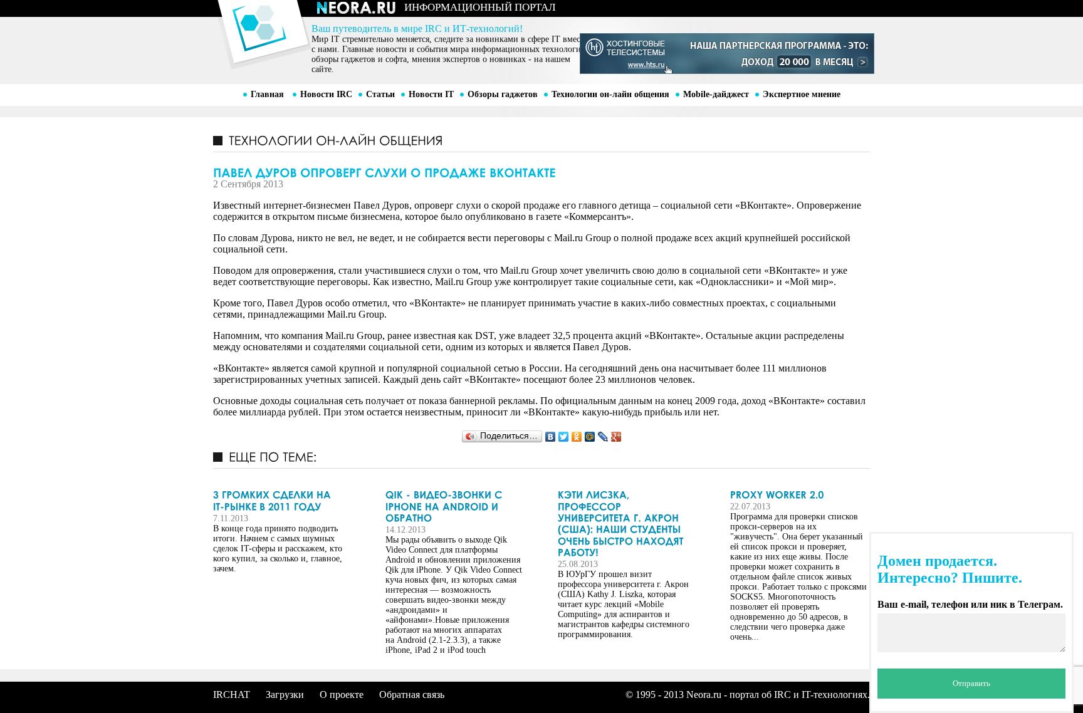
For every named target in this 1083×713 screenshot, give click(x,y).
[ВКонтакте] (550, 437)
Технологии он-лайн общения (610, 94)
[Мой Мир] (590, 437)
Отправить (971, 683)
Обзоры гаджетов (503, 94)
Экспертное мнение (801, 94)
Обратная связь (411, 694)
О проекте (342, 694)
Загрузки (285, 694)
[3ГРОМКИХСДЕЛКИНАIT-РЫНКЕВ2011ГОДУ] (282, 501)
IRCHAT (231, 694)
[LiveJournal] (603, 437)
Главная (267, 94)
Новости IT (431, 94)
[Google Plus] (616, 437)
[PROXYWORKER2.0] (799, 495)
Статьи (380, 94)
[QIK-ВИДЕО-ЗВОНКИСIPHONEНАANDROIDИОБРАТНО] (454, 506)
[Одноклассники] (576, 437)
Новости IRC (326, 94)
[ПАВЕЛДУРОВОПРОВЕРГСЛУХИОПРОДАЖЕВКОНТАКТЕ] (541, 172)
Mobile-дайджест (716, 94)
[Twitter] (563, 437)
